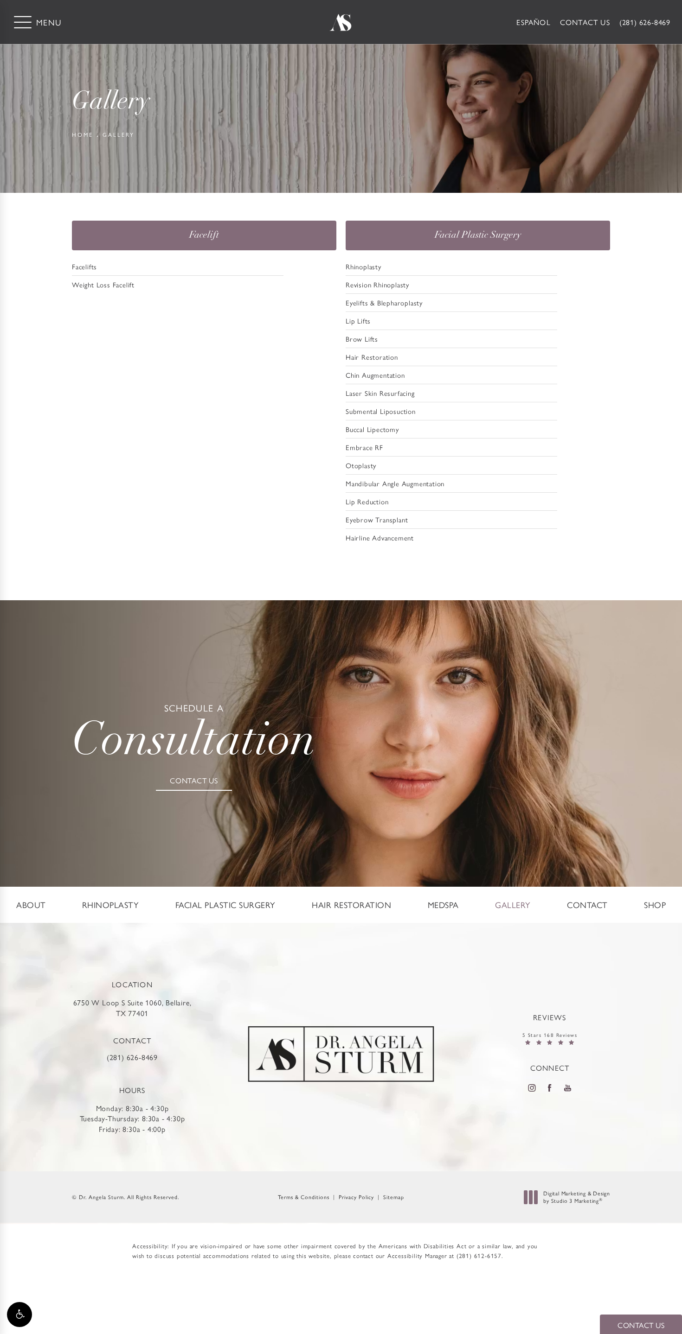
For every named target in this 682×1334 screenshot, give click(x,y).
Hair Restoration (372, 357)
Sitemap (393, 1197)
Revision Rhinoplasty (377, 284)
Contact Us (585, 22)
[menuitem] (31, 905)
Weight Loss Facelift (103, 284)
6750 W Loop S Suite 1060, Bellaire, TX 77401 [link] (132, 1007)
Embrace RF (364, 447)
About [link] (31, 905)
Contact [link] (587, 905)
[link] (644, 22)
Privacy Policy (356, 1197)
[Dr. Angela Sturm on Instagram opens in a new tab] (531, 1087)
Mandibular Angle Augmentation (395, 483)
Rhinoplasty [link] (110, 905)
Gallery (119, 134)
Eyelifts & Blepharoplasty (384, 302)
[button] (19, 1314)
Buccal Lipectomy (372, 429)
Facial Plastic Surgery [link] (225, 905)
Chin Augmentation (375, 375)
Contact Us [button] (641, 1325)
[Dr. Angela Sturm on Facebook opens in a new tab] (549, 1087)
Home (82, 134)
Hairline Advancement (380, 537)
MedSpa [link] (443, 905)
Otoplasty (361, 465)
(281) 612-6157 (479, 1255)
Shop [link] (655, 905)
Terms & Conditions (303, 1197)
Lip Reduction (367, 501)
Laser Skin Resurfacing (380, 393)
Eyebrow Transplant (377, 519)
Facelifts (84, 266)
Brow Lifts (362, 338)
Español (533, 22)
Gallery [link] (513, 905)
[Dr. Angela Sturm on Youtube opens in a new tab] (567, 1087)
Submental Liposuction (381, 411)
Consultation (194, 734)
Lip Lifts (358, 320)
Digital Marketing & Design (576, 1197)
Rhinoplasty (363, 266)
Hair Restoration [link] (351, 905)
